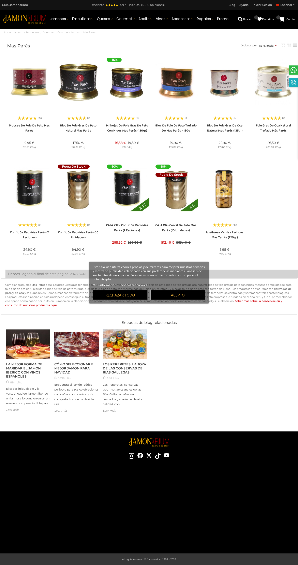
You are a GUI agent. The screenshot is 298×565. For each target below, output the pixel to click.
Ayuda (246, 524)
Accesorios (183, 18)
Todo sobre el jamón (178, 482)
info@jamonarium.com (37, 493)
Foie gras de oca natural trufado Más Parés (273, 128)
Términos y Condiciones (246, 494)
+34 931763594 (28, 509)
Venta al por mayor (109, 512)
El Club (109, 488)
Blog (109, 524)
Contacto (109, 482)
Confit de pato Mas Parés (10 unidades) (78, 235)
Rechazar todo (120, 295)
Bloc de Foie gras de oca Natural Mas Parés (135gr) (224, 128)
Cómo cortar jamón (178, 494)
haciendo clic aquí (40, 501)
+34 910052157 (49, 509)
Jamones (59, 18)
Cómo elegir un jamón (178, 488)
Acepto (178, 295)
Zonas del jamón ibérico (178, 506)
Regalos (205, 18)
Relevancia (266, 45)
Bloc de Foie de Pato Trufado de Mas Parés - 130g (176, 128)
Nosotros (109, 500)
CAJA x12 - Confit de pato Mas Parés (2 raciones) (127, 228)
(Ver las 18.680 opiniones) (147, 5)
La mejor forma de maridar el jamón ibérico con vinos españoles (24, 370)
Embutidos (83, 18)
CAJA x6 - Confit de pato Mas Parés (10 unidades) (175, 228)
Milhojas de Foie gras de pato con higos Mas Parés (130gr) (127, 128)
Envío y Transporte (246, 488)
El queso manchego (178, 530)
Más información (104, 285)
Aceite (145, 18)
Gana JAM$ (109, 494)
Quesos (105, 18)
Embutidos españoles (178, 512)
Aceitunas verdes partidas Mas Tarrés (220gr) (224, 235)
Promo (222, 18)
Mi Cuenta (246, 518)
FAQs (246, 512)
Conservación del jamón (178, 500)
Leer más (12, 410)
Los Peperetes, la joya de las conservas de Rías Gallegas (124, 368)
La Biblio (178, 536)
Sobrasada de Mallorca (178, 524)
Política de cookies (246, 506)
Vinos (162, 18)
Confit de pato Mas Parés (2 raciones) (29, 235)
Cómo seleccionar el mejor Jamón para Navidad (74, 368)
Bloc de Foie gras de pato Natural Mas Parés (78, 128)
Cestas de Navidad (109, 506)
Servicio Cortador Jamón (109, 518)
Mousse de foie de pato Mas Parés (29, 128)
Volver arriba (78, 274)
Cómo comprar (246, 482)
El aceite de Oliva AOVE (178, 518)
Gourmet (125, 18)
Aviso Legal (246, 500)
